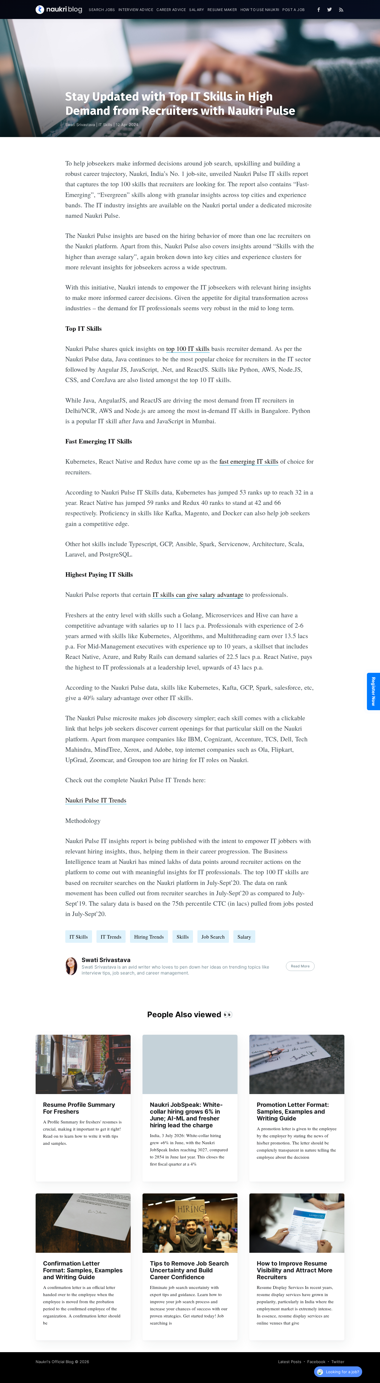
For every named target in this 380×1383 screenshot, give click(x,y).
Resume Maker (222, 9)
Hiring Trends (149, 936)
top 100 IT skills (188, 348)
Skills (183, 936)
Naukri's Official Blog (55, 1361)
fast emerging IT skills (248, 461)
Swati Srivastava (80, 125)
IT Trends (111, 936)
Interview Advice (135, 9)
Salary (196, 9)
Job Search (213, 936)
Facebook (316, 1361)
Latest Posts (289, 1361)
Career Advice (171, 9)
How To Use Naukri (259, 9)
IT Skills (105, 125)
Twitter (337, 1361)
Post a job (293, 9)
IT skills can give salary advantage (198, 594)
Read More (300, 966)
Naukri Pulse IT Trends (95, 800)
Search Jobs (102, 9)
